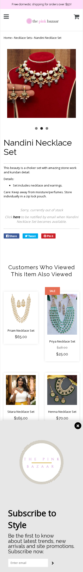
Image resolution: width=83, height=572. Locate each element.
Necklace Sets (23, 38)
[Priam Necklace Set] (21, 309)
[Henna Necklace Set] (62, 390)
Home (8, 38)
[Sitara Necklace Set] (21, 390)
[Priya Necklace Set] (62, 314)
